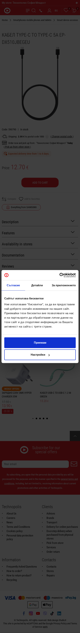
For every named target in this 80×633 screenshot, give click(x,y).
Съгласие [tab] (13, 285)
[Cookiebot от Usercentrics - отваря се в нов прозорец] (59, 275)
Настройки (38, 354)
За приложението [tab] (64, 285)
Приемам (40, 342)
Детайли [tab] (37, 285)
